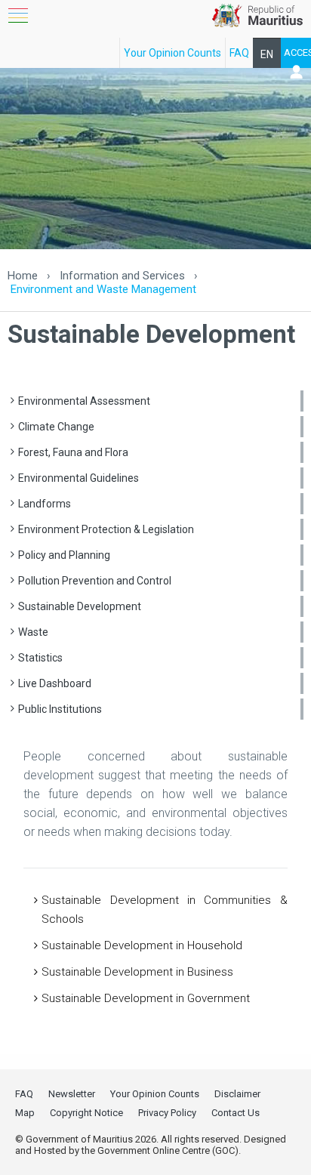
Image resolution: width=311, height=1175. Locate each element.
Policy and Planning (64, 555)
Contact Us (235, 1112)
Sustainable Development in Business (137, 972)
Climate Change (56, 427)
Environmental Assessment (84, 401)
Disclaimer (237, 1093)
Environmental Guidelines (78, 478)
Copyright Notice (86, 1112)
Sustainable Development (79, 606)
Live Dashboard (54, 683)
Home (23, 275)
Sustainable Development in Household (142, 945)
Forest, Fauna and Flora (73, 452)
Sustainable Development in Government (146, 998)
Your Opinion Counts (172, 53)
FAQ (239, 53)
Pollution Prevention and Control (94, 581)
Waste (33, 632)
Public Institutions (60, 709)
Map (25, 1112)
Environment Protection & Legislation (106, 529)
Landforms (44, 504)
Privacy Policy (167, 1112)
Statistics (40, 658)
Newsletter (71, 1093)
